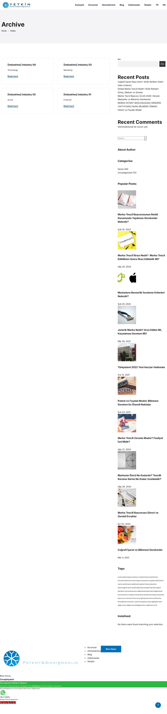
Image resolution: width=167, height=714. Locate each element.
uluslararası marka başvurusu (133, 580)
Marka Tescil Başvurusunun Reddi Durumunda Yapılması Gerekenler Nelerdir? (138, 218)
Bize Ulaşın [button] (111, 649)
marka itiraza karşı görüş (136, 598)
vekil (155, 598)
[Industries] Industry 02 (22, 94)
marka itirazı (149, 598)
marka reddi (145, 605)
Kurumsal (92, 647)
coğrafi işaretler (150, 588)
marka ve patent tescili (131, 595)
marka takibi (131, 584)
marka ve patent (138, 577)
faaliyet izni (125, 602)
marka (133, 605)
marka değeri (126, 605)
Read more (13, 76)
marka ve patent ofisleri (152, 580)
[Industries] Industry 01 (77, 94)
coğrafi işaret (140, 588)
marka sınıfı (153, 605)
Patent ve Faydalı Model (130, 110)
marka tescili (148, 577)
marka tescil (143, 595)
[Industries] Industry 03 (78, 64)
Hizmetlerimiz (94, 651)
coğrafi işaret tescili (129, 588)
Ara (119, 59)
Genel (120, 169)
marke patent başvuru (125, 577)
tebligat (138, 605)
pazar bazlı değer (149, 602)
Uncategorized (125, 172)
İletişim (91, 661)
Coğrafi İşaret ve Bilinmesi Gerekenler (140, 549)
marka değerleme (138, 591)
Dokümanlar (93, 658)
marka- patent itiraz (136, 602)
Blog (90, 654)
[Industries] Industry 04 (22, 64)
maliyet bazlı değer (151, 591)
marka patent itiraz (142, 584)
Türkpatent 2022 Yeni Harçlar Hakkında (141, 367)
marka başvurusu (153, 595)
